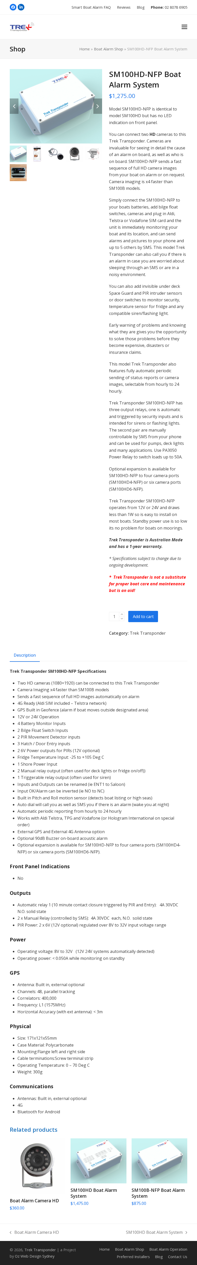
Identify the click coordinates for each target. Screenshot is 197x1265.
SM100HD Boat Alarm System (154, 1232)
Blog (159, 1256)
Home (84, 48)
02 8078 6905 (176, 7)
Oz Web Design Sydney (34, 1256)
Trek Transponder (148, 633)
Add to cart (143, 616)
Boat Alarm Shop (108, 48)
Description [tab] (25, 655)
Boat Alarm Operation (168, 1249)
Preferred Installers (133, 1256)
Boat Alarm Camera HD (34, 1232)
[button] (184, 27)
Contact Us (177, 1256)
